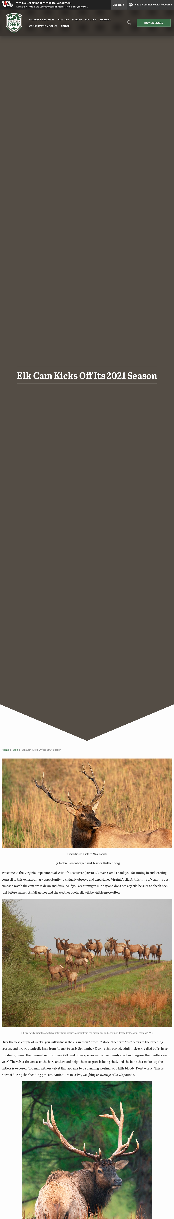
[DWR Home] (14, 23)
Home (5, 749)
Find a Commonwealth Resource (153, 4)
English (119, 4)
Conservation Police (43, 26)
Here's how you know (76, 7)
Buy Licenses (153, 23)
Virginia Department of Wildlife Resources (43, 3)
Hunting (63, 19)
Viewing (104, 19)
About (65, 26)
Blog (15, 749)
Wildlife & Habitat (41, 19)
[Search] (129, 23)
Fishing (77, 19)
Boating (90, 19)
